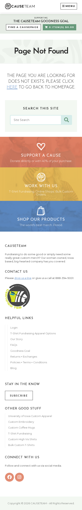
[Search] (66, 120)
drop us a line (22, 278)
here (12, 87)
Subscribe (19, 396)
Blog (13, 368)
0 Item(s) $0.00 (61, 27)
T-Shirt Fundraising (20, 433)
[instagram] (19, 477)
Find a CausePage (23, 27)
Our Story (16, 339)
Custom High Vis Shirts (22, 439)
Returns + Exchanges (23, 356)
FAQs (13, 344)
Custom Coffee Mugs (21, 427)
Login (14, 327)
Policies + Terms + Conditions (28, 362)
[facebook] (9, 477)
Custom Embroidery (21, 421)
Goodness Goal (20, 350)
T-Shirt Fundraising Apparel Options (33, 333)
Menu (70, 6)
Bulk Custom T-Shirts (21, 445)
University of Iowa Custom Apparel (30, 416)
